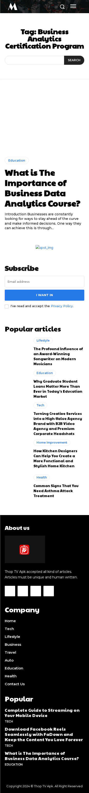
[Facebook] (10, 591)
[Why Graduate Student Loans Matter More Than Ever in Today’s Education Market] (17, 384)
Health (42, 477)
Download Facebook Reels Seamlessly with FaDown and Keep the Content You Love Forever (44, 734)
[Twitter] (35, 591)
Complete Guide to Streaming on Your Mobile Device (42, 712)
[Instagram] (23, 591)
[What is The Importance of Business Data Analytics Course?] (44, 121)
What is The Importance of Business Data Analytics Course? (42, 187)
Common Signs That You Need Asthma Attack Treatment (56, 490)
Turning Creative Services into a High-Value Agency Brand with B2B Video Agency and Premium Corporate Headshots (57, 423)
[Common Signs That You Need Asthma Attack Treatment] (17, 486)
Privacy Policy (62, 306)
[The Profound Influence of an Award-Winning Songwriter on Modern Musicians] (17, 351)
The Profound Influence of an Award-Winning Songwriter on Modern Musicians (58, 356)
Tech (40, 405)
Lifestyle (43, 340)
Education (16, 160)
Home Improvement (52, 442)
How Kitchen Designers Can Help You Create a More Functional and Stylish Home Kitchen (55, 458)
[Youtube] (48, 591)
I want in (44, 295)
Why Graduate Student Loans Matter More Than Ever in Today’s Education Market (57, 389)
